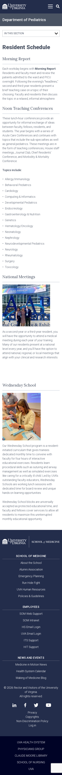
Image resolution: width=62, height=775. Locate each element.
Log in (32, 725)
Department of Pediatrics (24, 20)
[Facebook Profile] (25, 705)
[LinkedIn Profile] (14, 705)
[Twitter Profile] (36, 705)
